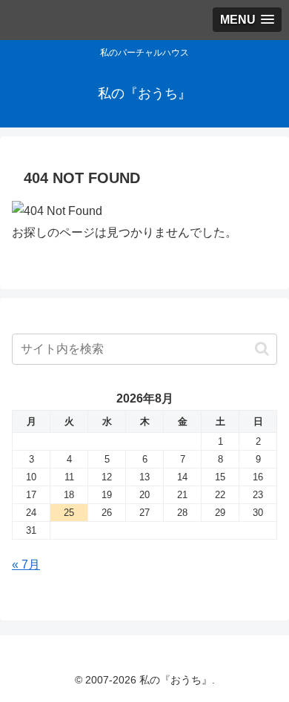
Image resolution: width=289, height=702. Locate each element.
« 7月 (26, 564)
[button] (262, 348)
